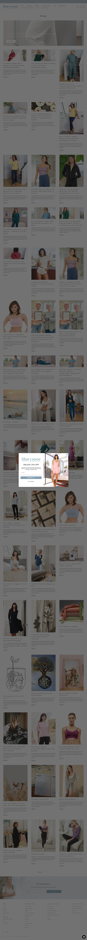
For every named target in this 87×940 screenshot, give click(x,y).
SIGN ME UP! (31, 477)
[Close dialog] (67, 454)
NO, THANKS (31, 481)
